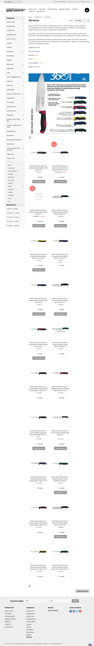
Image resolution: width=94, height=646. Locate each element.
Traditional (11, 195)
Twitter (77, 611)
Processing (10, 102)
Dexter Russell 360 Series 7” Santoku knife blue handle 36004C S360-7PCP (60, 523)
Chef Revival (10, 56)
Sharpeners (10, 115)
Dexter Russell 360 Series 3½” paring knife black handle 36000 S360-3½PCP (38, 168)
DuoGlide (10, 174)
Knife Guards (10, 89)
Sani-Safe (10, 189)
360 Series (11, 162)
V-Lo (9, 201)
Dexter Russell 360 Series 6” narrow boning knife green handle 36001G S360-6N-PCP (60, 567)
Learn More (42, 9)
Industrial (9, 81)
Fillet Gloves (10, 68)
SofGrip (10, 192)
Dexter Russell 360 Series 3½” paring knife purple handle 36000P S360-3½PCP (60, 256)
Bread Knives (11, 30)
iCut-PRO (10, 183)
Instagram (74, 611)
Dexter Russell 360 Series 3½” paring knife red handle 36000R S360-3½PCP (38, 344)
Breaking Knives (11, 35)
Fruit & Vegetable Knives (14, 77)
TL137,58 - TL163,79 (13, 217)
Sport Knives (10, 135)
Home (30, 17)
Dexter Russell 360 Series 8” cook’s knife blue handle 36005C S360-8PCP (38, 212)
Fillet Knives (10, 64)
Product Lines (33, 9)
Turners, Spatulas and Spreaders (13, 149)
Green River (11, 177)
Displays (9, 60)
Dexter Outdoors (12, 171)
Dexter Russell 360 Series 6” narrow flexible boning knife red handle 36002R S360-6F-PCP (38, 523)
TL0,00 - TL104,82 (12, 209)
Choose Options (39, 181)
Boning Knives (11, 26)
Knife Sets (10, 85)
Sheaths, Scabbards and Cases (14, 126)
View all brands (53, 610)
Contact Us (32, 11)
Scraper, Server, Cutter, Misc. (13, 120)
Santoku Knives (11, 111)
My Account (70, 1)
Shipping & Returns (64, 9)
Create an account (84, 1)
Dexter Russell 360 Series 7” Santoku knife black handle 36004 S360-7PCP (60, 300)
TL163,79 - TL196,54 (13, 221)
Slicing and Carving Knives (14, 140)
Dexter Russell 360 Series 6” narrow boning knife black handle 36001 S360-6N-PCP (60, 168)
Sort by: (71, 21)
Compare (40, 177)
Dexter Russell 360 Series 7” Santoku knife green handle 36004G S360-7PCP (60, 212)
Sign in (77, 1)
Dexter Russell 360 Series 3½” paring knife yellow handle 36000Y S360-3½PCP (38, 256)
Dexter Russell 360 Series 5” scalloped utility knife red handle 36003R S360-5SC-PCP (59, 388)
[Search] (5, 2)
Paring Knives (11, 98)
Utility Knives (10, 154)
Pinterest (80, 611)
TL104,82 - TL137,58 (13, 213)
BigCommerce (58, 643)
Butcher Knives (11, 39)
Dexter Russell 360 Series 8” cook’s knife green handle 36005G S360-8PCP (60, 344)
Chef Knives (10, 51)
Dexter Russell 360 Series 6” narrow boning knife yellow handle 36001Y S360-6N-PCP (38, 567)
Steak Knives (10, 144)
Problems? (75, 9)
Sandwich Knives (12, 106)
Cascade (9, 43)
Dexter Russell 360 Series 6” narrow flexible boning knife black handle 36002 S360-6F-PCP (38, 434)
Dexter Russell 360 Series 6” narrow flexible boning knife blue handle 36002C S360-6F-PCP (38, 388)
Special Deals (41, 11)
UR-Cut (10, 198)
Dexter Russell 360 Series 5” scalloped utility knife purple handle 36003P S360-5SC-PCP (38, 479)
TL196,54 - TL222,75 (13, 226)
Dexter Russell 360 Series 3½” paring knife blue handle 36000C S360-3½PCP (38, 300)
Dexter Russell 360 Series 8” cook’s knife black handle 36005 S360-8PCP (60, 433)
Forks (8, 73)
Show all (29, 637)
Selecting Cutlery (52, 9)
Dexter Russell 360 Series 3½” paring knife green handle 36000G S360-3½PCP (60, 479)
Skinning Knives (11, 131)
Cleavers (9, 47)
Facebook (70, 611)
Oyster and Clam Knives (14, 94)
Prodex (10, 186)
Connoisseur (11, 168)
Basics (9, 165)
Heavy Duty (11, 180)
